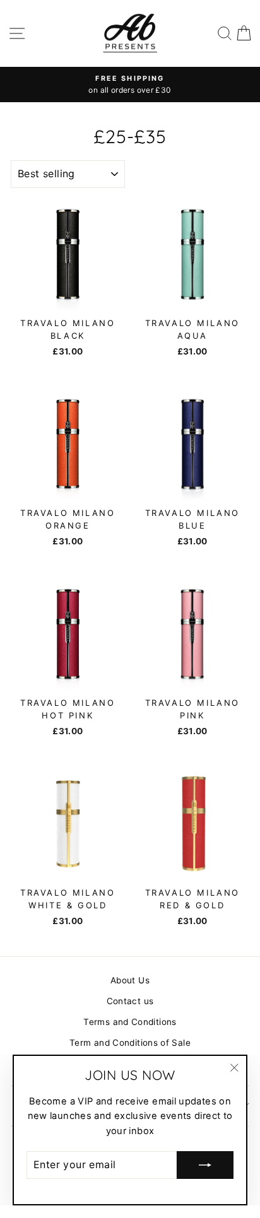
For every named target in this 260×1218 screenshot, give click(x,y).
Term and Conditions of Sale (130, 1043)
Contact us (130, 1001)
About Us (130, 980)
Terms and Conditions (129, 1022)
